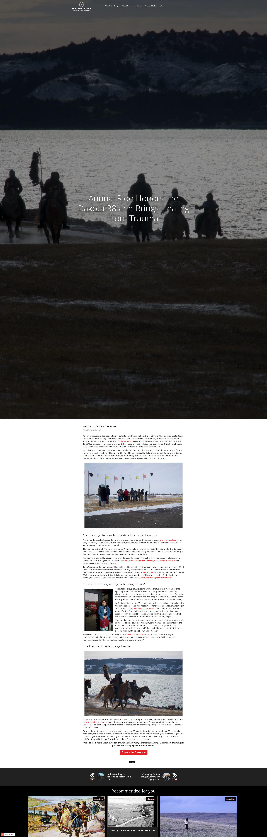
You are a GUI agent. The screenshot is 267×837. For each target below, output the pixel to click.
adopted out (126, 634)
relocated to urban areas (146, 634)
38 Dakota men (124, 441)
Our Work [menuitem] (137, 6)
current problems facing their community (152, 577)
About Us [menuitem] (125, 6)
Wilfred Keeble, (149, 572)
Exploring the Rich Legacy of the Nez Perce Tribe (133, 830)
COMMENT (96, 430)
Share (86, 430)
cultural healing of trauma (95, 722)
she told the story (168, 540)
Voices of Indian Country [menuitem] (154, 6)
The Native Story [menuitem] (111, 6)
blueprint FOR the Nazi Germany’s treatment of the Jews (150, 560)
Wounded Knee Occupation (142, 608)
